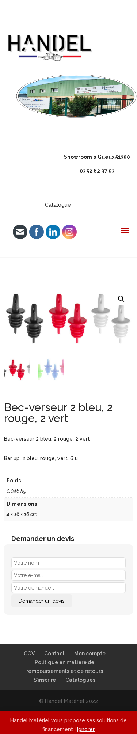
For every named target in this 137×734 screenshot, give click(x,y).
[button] (121, 298)
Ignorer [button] (86, 729)
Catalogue (58, 205)
